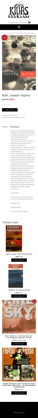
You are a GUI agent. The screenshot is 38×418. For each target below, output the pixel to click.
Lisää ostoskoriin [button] (19, 260)
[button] (19, 27)
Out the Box (22, 412)
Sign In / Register (13, 22)
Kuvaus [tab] (5, 126)
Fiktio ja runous (19, 33)
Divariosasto (10, 33)
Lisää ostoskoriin (10, 110)
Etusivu (4, 33)
